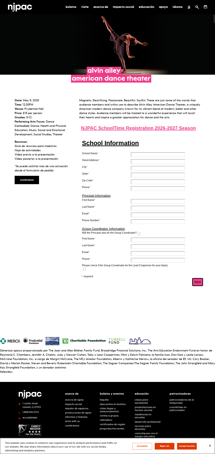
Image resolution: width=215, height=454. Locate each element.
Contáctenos (27, 179)
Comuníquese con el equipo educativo (146, 435)
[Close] (210, 445)
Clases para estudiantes (141, 401)
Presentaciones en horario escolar (145, 409)
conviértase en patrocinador (178, 409)
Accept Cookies (187, 446)
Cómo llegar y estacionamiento (109, 410)
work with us (72, 421)
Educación (142, 393)
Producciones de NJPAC (78, 412)
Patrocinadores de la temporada (182, 401)
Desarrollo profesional (148, 421)
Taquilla (104, 399)
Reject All (164, 446)
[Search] (197, 7)
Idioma (177, 7)
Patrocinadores (180, 393)
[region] (107, 446)
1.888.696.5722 (31, 412)
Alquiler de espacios (76, 408)
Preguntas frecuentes (112, 428)
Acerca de (72, 393)
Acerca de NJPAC (74, 399)
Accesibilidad (30, 417)
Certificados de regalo (112, 424)
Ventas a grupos (109, 415)
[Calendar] (205, 7)
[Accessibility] (189, 7)
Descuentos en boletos (113, 404)
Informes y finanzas (76, 416)
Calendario (106, 419)
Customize (142, 446)
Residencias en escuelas (143, 416)
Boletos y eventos (112, 393)
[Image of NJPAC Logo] (21, 7)
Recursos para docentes (143, 428)
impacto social (73, 404)
